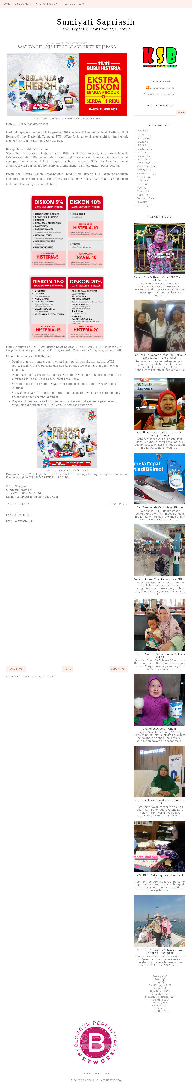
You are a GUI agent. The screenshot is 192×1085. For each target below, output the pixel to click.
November (143, 166)
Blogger (103, 1074)
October (142, 169)
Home (6, 3)
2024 (141, 134)
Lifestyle (25, 504)
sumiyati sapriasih (161, 88)
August (141, 177)
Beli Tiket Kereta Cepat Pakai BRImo (160, 507)
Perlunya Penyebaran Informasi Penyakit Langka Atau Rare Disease (160, 356)
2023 (141, 138)
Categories (73, 3)
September (144, 173)
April (140, 191)
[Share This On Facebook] (110, 504)
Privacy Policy (46, 3)
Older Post (118, 669)
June (139, 184)
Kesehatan (157, 991)
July (139, 180)
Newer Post (16, 669)
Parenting (157, 999)
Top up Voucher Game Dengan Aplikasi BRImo (160, 655)
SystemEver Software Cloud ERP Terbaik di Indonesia (160, 279)
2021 (141, 145)
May (139, 187)
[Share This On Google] (125, 504)
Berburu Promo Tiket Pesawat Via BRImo (160, 579)
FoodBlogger (156, 985)
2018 (141, 155)
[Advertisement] (67, 634)
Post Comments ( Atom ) (39, 676)
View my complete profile (159, 94)
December (143, 163)
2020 (142, 148)
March (140, 194)
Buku (157, 979)
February (142, 198)
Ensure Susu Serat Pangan (160, 728)
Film (157, 982)
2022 (141, 141)
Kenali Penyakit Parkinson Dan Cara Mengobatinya (160, 434)
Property (156, 1002)
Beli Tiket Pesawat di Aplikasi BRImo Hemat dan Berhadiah (159, 951)
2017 (141, 159)
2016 (141, 205)
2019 (141, 152)
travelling (157, 1011)
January (142, 201)
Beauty (156, 976)
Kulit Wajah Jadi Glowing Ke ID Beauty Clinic (159, 802)
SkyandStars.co (110, 1080)
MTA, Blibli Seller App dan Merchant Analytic (159, 877)
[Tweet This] (115, 504)
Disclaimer (22, 3)
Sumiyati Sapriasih (96, 21)
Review (157, 1005)
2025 (141, 131)
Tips (157, 1008)
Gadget (157, 988)
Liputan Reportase (157, 996)
